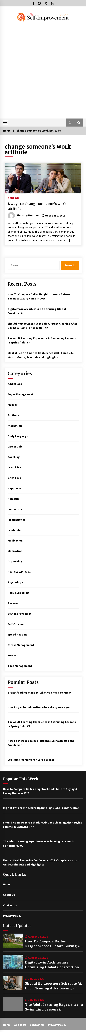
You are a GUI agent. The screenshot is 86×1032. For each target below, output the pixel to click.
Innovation (15, 509)
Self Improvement (19, 613)
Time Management (20, 666)
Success (13, 655)
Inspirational (16, 519)
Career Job (15, 446)
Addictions (15, 384)
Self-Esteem (16, 624)
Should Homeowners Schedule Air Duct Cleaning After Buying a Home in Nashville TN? (54, 986)
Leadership (15, 530)
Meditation (15, 540)
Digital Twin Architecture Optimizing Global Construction (52, 964)
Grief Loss (14, 478)
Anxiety (12, 405)
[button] (70, 123)
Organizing (15, 561)
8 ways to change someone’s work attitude (37, 206)
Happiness (14, 488)
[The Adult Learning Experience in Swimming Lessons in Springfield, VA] (13, 1004)
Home (7, 884)
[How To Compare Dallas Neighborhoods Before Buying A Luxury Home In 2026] (13, 941)
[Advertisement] (43, 70)
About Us (9, 895)
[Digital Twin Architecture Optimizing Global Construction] (13, 962)
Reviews (13, 603)
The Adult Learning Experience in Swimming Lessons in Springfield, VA (54, 1007)
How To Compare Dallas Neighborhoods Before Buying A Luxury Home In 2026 (52, 943)
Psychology (15, 582)
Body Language (18, 436)
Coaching (14, 457)
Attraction (15, 425)
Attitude (13, 197)
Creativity (14, 467)
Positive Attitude (19, 572)
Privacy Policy (12, 916)
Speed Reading (18, 634)
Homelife (14, 499)
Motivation (15, 551)
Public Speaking (18, 593)
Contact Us (10, 905)
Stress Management (21, 645)
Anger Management (20, 394)
